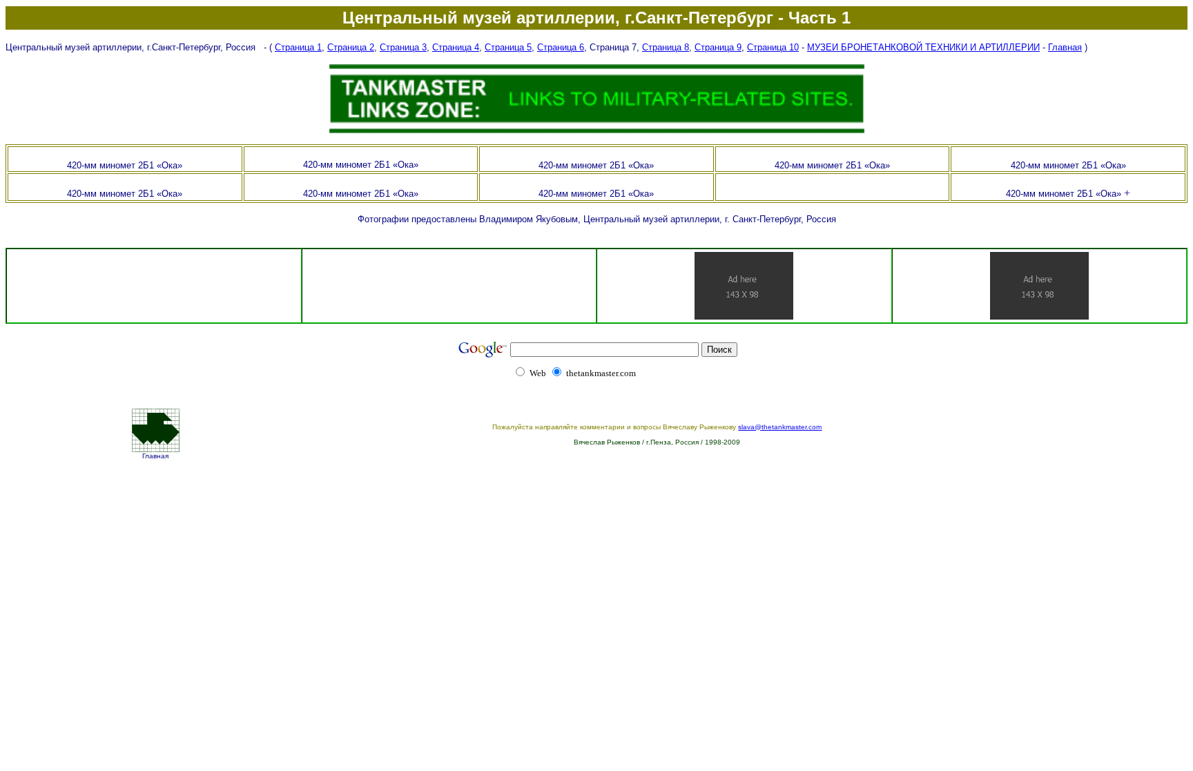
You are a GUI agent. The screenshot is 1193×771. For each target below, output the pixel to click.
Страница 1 (298, 47)
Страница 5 (508, 47)
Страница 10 (773, 47)
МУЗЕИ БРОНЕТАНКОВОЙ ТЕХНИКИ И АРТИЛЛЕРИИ (923, 47)
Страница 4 (455, 47)
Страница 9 (718, 47)
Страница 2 (350, 47)
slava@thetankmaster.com (780, 427)
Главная (1065, 47)
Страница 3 (403, 47)
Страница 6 (560, 47)
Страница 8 (665, 47)
